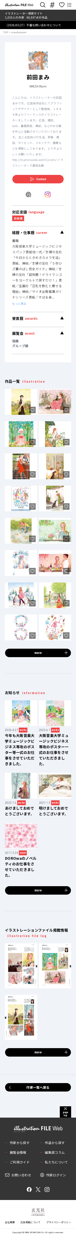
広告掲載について (30, 1222)
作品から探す (55, 1142)
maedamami (18, 32)
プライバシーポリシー (58, 1222)
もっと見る (19, 304)
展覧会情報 (18, 1152)
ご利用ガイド (20, 1162)
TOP (5, 32)
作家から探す (20, 1142)
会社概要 (10, 1222)
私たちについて (56, 1162)
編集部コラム (55, 1152)
